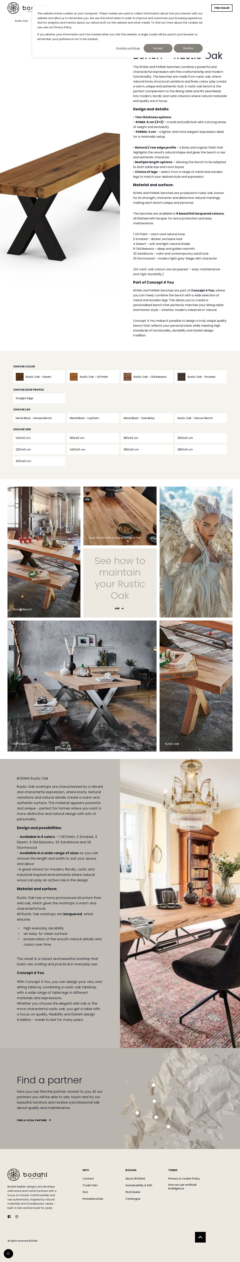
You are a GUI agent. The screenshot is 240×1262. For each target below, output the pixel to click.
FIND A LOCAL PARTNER (32, 1120)
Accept (158, 48)
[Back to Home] (26, 8)
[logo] (27, 1175)
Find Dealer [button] (222, 8)
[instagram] (15, 1216)
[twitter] (10, 1216)
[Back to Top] (200, 1237)
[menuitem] (101, 1172)
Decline (188, 48)
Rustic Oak (21, 21)
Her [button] (117, 608)
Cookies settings (128, 48)
